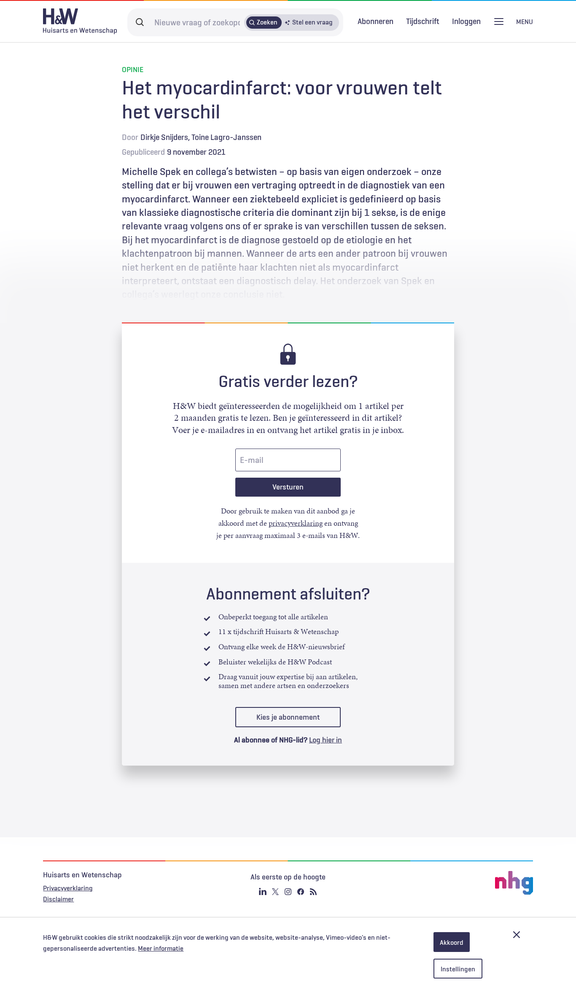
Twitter (275, 891)
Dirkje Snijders (164, 137)
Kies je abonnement (288, 717)
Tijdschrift (422, 21)
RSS (313, 891)
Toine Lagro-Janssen (226, 137)
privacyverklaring (296, 523)
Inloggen (466, 21)
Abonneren (375, 21)
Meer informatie (160, 948)
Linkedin (262, 891)
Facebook (300, 891)
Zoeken (267, 22)
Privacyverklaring (68, 888)
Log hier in (325, 740)
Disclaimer (58, 899)
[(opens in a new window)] (451, 883)
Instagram (288, 891)
